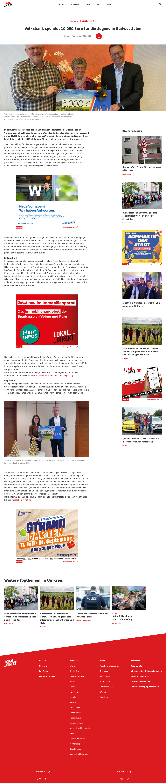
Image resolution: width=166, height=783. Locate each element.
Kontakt (42, 660)
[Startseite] (8, 5)
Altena (72, 666)
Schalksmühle (75, 749)
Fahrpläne (104, 671)
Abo (98, 4)
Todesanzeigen (106, 686)
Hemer (72, 686)
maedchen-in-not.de (21, 500)
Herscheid (74, 692)
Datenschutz (136, 666)
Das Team (43, 671)
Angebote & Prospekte (109, 666)
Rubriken (75, 4)
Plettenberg (75, 743)
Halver (72, 681)
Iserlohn (73, 697)
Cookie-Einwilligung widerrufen (145, 686)
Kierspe (73, 702)
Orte (88, 4)
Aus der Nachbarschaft (79, 754)
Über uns (43, 666)
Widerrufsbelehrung (140, 676)
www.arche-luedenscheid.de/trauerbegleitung (52, 375)
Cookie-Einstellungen (140, 681)
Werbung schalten (47, 676)
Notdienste (105, 681)
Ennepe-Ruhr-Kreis (77, 676)
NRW (72, 733)
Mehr (109, 4)
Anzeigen (104, 697)
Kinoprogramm (106, 676)
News (61, 4)
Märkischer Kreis (89, 21)
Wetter (103, 692)
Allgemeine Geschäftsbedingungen (146, 671)
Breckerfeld (74, 671)
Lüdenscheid (75, 21)
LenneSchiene (75, 712)
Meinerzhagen (75, 717)
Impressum (136, 660)
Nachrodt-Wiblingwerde (80, 728)
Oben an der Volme (77, 738)
